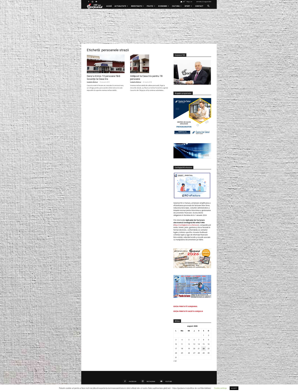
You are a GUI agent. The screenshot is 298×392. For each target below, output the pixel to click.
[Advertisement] (149, 26)
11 (182, 344)
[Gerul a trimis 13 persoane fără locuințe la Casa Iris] (106, 64)
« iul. (175, 361)
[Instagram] (92, 1)
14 (199, 344)
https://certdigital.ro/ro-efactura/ (186, 225)
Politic (150, 6)
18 (182, 348)
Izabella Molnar (92, 82)
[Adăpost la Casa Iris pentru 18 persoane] (149, 64)
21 (199, 348)
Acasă (109, 6)
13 (194, 344)
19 (189, 348)
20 (194, 348)
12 (189, 344)
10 (176, 344)
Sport (187, 6)
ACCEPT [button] (234, 388)
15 (204, 344)
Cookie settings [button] (220, 388)
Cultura (176, 6)
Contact (199, 6)
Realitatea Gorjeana (93, 72)
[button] (208, 6)
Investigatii (136, 6)
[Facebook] (88, 1)
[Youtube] (96, 1)
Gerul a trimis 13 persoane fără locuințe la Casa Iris (103, 77)
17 (176, 348)
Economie (162, 6)
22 (204, 348)
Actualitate (120, 6)
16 (208, 344)
